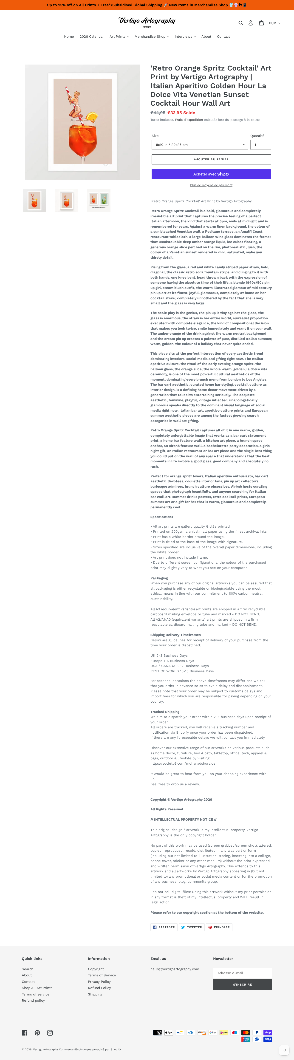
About (27, 975)
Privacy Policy (99, 982)
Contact (28, 982)
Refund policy (33, 1000)
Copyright (96, 969)
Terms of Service (102, 975)
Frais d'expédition (189, 120)
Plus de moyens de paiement (211, 185)
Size (155, 136)
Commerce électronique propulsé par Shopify (90, 1049)
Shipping (95, 994)
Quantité (257, 136)
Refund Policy (99, 988)
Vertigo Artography (45, 1049)
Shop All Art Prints (37, 988)
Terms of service (35, 994)
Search (27, 969)
